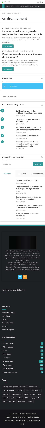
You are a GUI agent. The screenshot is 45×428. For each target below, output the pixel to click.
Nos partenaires (7, 323)
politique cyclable (16, 398)
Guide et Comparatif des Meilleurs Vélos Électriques (29, 112)
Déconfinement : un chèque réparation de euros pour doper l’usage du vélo (27, 144)
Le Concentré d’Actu (10, 372)
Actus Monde (8, 368)
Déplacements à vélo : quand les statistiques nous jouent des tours (29, 189)
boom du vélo (33, 386)
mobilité (5, 394)
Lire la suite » (8, 46)
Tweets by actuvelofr (9, 96)
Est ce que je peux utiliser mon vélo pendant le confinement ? (28, 128)
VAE (26, 398)
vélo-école (21, 401)
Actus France (7, 365)
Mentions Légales (8, 329)
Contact (4, 319)
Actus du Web (8, 361)
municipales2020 (16, 394)
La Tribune (6, 358)
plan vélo (5, 398)
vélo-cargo (12, 401)
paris (39, 394)
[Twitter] (20, 277)
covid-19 (20, 390)
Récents (7, 174)
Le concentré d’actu (33, 420)
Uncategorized (8, 343)
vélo (4, 401)
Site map (5, 326)
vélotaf (30, 401)
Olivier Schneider (29, 394)
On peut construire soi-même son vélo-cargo (28, 120)
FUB (27, 390)
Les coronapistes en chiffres (27, 180)
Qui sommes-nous (8, 312)
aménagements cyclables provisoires (14, 386)
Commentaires (37, 174)
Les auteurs (6, 316)
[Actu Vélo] (6, 2)
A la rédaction (8, 347)
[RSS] (25, 277)
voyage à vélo (35, 398)
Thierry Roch (7, 28)
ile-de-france (36, 390)
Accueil (6, 13)
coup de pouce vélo (9, 390)
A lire (5, 350)
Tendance (22, 174)
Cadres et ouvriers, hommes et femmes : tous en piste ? (25, 6)
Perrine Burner (7, 51)
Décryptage (7, 354)
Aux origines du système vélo (28, 136)
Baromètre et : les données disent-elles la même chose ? (29, 206)
